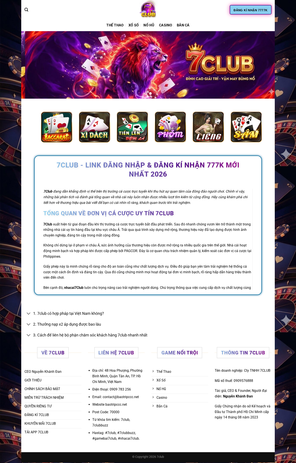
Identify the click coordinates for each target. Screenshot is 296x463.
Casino (165, 25)
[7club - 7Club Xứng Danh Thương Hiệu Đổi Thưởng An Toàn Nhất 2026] (148, 9)
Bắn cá (183, 25)
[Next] (264, 65)
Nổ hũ (148, 25)
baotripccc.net (116, 404)
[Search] (26, 9)
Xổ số (133, 25)
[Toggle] (28, 313)
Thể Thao (115, 25)
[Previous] (32, 65)
